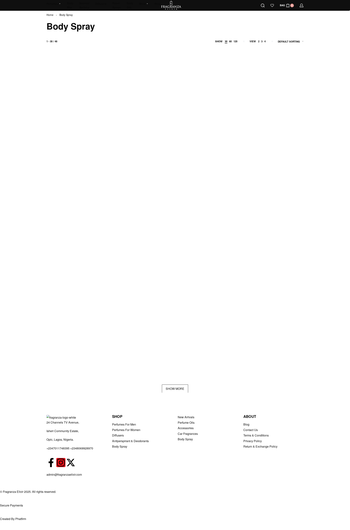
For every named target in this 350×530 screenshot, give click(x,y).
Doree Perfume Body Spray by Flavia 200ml (70, 366)
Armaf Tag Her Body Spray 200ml (279, 203)
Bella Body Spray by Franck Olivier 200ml (175, 258)
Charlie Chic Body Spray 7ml (225, 258)
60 (230, 41)
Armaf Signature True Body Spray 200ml (227, 203)
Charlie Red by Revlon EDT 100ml (123, 312)
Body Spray (56, 91)
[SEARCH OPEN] (263, 5)
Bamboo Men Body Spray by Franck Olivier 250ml (123, 258)
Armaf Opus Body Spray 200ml (69, 203)
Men (169, 91)
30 (226, 41)
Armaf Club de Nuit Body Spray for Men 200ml (175, 95)
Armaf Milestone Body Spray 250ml (227, 149)
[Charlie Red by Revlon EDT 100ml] (123, 293)
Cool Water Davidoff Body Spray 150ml (227, 312)
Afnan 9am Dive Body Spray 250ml (123, 95)
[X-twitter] (70, 462)
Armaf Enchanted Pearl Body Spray (70, 149)
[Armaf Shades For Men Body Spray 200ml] (123, 184)
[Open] (272, 5)
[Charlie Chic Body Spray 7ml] (227, 239)
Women (275, 91)
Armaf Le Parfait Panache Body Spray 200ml (123, 149)
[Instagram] (60, 462)
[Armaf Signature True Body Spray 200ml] (227, 184)
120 (235, 41)
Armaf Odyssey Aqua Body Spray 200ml (279, 149)
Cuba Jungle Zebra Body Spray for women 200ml (279, 312)
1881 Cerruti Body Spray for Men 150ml (70, 95)
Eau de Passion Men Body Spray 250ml (175, 366)
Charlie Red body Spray (65, 312)
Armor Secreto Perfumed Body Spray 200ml (70, 258)
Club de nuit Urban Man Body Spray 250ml (175, 312)
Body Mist (211, 254)
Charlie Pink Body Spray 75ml (277, 258)
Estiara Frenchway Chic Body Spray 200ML (279, 366)
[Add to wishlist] (83, 72)
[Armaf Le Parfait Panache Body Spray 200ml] (123, 128)
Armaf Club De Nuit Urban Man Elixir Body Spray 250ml (227, 95)
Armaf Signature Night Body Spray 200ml (175, 203)
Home (49, 15)
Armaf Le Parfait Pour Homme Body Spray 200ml (175, 149)
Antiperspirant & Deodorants (117, 87)
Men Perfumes (226, 142)
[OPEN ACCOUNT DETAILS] (302, 5)
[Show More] (175, 389)
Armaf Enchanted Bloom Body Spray (279, 95)
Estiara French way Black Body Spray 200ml (227, 366)
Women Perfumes (288, 91)
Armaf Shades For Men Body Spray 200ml (123, 203)
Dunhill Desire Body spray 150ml (123, 366)
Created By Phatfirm (13, 519)
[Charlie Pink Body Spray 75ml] (279, 239)
